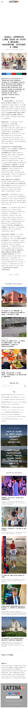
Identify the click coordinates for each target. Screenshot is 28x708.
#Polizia (18, 409)
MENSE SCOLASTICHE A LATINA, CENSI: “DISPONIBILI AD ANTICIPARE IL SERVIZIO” (13, 374)
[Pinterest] (14, 74)
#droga (17, 399)
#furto (20, 402)
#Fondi (3, 402)
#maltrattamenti (4, 409)
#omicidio (14, 409)
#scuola (17, 274)
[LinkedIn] (16, 693)
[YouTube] (18, 693)
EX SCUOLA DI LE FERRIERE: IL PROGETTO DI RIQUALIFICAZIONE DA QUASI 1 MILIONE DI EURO (13, 312)
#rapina (21, 412)
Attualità (21, 49)
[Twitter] (9, 74)
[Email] (24, 74)
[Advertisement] (14, 19)
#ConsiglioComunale (22, 397)
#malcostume (20, 407)
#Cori (2, 399)
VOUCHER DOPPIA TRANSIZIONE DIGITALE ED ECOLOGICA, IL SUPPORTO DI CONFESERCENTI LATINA (13, 608)
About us (18, 704)
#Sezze (23, 416)
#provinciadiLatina (12, 412)
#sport (3, 418)
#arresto (15, 394)
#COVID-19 (11, 274)
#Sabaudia (17, 414)
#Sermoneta (19, 416)
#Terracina (9, 419)
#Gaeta (24, 402)
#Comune (16, 397)
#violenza (3, 421)
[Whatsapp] (19, 74)
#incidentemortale (16, 404)
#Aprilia (10, 394)
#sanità (10, 416)
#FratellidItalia (15, 402)
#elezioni (22, 399)
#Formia (9, 402)
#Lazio (15, 407)
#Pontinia (23, 409)
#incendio (3, 404)
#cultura (13, 399)
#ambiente (3, 394)
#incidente (8, 404)
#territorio (16, 418)
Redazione (8, 49)
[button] (25, 386)
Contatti (13, 704)
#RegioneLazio (5, 414)
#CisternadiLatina (7, 397)
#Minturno (10, 409)
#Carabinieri (21, 394)
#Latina (5, 407)
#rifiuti (11, 414)
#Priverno (3, 412)
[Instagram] (14, 693)
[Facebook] (4, 74)
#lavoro (10, 407)
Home (8, 704)
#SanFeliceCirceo (4, 416)
